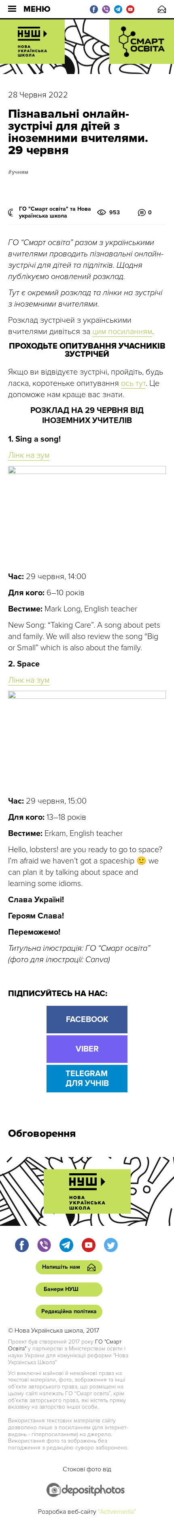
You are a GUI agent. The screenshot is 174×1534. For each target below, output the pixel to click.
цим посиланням (122, 331)
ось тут (133, 383)
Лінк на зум (28, 455)
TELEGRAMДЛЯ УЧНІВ (87, 1078)
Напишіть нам (162, 9)
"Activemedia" (117, 1512)
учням (20, 172)
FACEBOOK (87, 1019)
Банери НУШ (61, 1289)
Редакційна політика (69, 1311)
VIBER (87, 1049)
